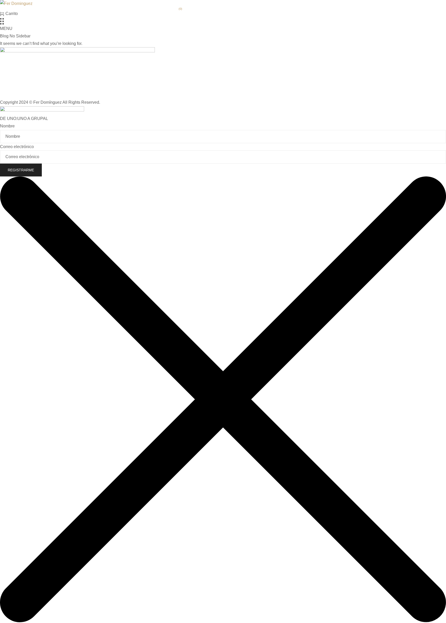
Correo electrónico (17, 146)
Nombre (7, 126)
